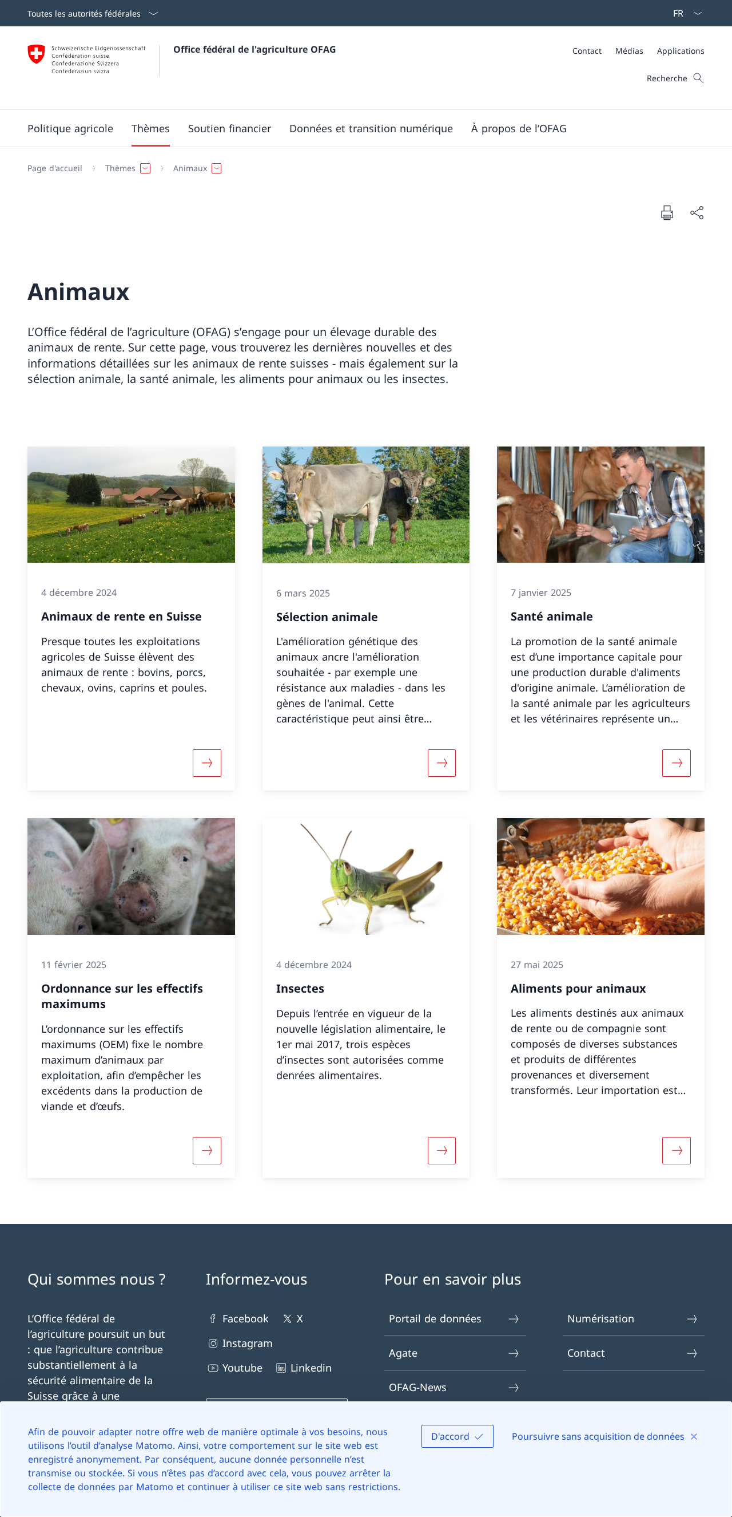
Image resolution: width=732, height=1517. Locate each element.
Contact (586, 1353)
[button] (70, 128)
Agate (403, 1353)
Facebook (245, 1318)
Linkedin (311, 1367)
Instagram (247, 1343)
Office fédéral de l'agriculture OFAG (254, 49)
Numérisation (600, 1318)
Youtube (242, 1367)
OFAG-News (418, 1387)
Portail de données (435, 1318)
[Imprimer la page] (667, 212)
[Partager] (696, 213)
